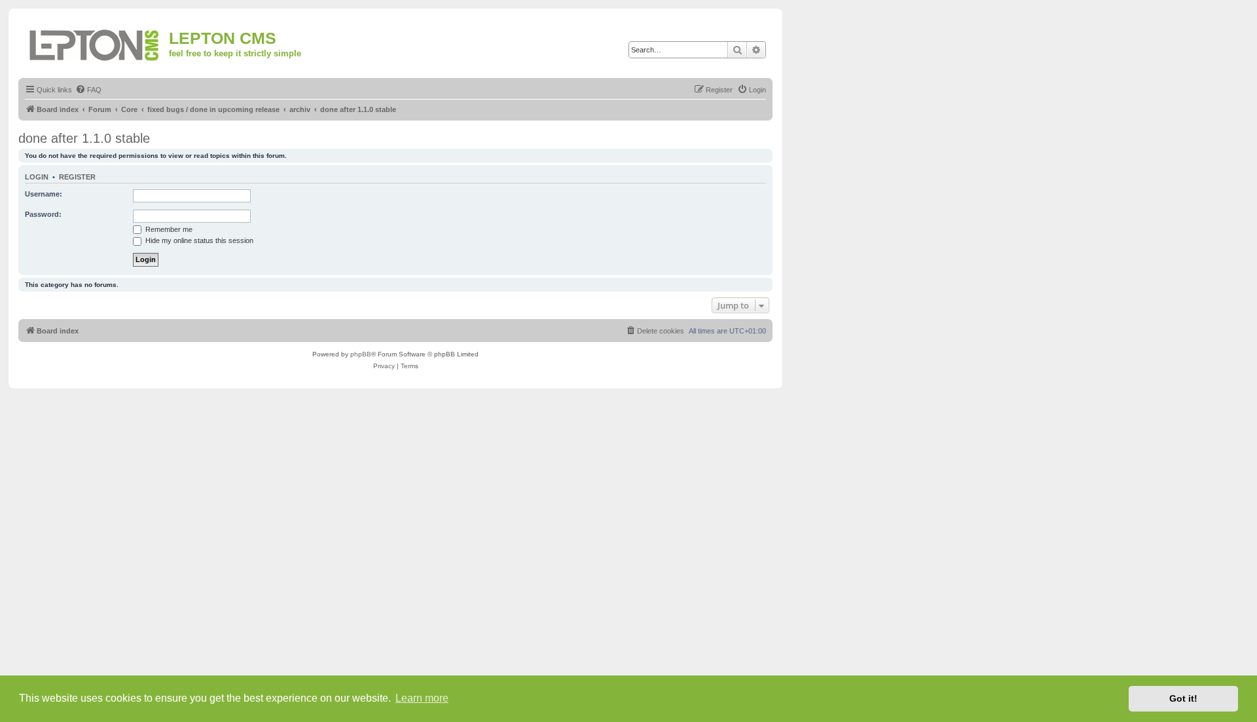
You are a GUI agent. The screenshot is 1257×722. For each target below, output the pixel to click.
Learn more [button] (421, 698)
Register (77, 177)
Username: (43, 194)
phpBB (360, 354)
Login (36, 177)
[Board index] (95, 43)
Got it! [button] (1183, 698)
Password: (43, 214)
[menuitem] (88, 90)
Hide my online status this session (198, 240)
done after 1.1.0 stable (84, 138)
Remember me (167, 229)
